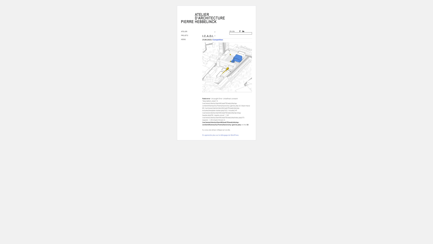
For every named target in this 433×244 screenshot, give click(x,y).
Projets (184, 35)
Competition (218, 40)
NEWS (183, 39)
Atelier (184, 31)
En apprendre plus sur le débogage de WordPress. (220, 135)
